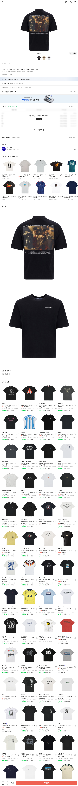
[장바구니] (75, 2)
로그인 (39, 119)
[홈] (71, 2)
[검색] (66, 2)
